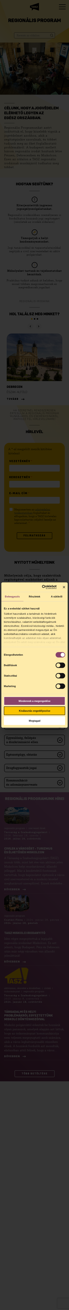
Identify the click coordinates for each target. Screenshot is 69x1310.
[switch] (60, 665)
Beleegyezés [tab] (12, 596)
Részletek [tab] (34, 596)
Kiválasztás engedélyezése (34, 710)
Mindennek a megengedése (34, 700)
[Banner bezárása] (64, 587)
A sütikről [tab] (56, 596)
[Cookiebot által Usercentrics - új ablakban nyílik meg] (43, 587)
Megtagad (34, 720)
